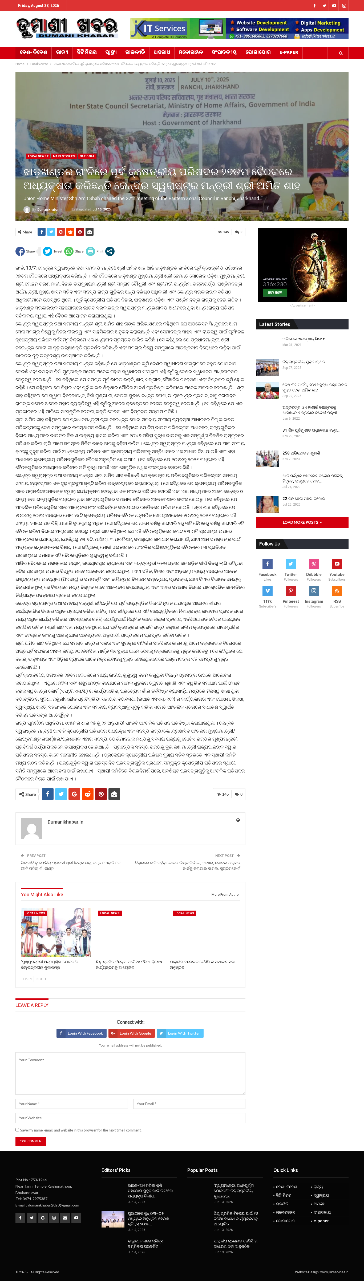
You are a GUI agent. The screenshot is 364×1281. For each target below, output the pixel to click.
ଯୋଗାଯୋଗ (258, 53)
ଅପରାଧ (162, 53)
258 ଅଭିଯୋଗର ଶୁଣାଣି (301, 453)
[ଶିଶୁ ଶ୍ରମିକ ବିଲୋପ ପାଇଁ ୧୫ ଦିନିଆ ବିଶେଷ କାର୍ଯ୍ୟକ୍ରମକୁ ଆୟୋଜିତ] (130, 932)
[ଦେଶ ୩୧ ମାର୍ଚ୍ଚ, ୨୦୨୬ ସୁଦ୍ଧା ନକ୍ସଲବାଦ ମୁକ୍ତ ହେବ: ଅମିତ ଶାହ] (267, 390)
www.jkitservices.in (334, 1272)
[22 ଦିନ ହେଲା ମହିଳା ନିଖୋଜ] (267, 504)
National (87, 156)
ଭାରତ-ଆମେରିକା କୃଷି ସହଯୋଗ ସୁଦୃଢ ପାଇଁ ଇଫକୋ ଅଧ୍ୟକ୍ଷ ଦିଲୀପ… (150, 1191)
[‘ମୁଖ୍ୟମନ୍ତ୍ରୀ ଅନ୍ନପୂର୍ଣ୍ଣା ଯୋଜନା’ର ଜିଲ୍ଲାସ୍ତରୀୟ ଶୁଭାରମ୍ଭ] (56, 932)
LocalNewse (38, 156)
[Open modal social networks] (110, 251)
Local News (35, 913)
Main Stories (64, 156)
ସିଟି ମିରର (86, 53)
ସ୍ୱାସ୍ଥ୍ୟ (110, 53)
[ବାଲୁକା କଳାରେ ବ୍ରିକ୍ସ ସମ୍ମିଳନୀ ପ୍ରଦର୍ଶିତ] (113, 1246)
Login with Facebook (85, 1033)
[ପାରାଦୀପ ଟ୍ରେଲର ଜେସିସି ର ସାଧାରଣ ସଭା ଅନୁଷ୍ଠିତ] (205, 932)
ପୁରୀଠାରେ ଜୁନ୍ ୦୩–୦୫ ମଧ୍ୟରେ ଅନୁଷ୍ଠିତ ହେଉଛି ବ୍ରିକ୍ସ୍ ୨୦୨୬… (148, 1218)
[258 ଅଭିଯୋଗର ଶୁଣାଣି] (267, 459)
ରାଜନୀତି (135, 53)
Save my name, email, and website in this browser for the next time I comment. (80, 1130)
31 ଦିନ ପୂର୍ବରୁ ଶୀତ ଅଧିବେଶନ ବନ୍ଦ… (310, 430)
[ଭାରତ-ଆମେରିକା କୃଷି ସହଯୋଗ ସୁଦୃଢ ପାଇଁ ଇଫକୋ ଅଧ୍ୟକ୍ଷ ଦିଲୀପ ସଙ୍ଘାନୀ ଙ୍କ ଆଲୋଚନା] (113, 1191)
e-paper (289, 53)
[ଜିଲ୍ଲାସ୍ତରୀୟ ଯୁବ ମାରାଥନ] (267, 367)
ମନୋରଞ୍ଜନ (191, 53)
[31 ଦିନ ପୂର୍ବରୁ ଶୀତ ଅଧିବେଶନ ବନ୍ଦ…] (267, 436)
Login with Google (135, 1033)
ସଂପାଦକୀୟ (224, 53)
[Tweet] (52, 251)
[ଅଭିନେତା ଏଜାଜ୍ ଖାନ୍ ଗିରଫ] (267, 344)
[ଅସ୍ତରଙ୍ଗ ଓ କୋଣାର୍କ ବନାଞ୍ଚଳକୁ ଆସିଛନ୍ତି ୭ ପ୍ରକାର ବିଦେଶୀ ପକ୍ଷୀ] (267, 413)
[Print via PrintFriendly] (94, 251)
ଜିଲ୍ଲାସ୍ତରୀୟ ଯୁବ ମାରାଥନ (303, 361)
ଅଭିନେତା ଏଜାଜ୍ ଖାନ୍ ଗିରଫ (303, 339)
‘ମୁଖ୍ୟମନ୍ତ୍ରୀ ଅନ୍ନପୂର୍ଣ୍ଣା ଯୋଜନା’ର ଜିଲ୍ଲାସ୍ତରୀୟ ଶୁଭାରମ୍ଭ (234, 1191)
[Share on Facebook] (25, 251)
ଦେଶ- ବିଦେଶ (33, 53)
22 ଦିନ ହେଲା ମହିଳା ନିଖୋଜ (303, 498)
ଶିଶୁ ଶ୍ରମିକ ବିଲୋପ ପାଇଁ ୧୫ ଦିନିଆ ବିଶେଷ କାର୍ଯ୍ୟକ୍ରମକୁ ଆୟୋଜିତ (236, 1218)
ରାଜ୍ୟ (62, 53)
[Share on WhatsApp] (74, 251)
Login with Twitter (184, 1033)
